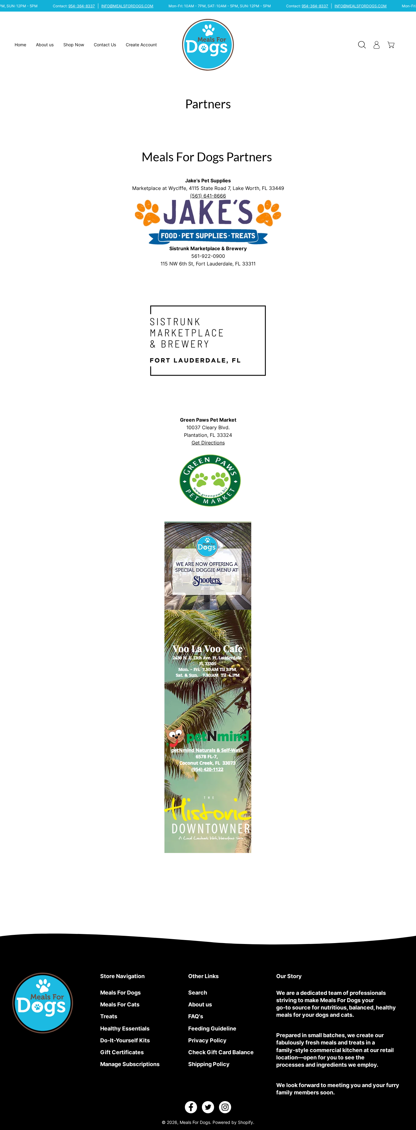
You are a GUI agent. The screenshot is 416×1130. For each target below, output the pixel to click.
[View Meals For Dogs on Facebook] (191, 1107)
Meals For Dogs (120, 992)
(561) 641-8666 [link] (208, 195)
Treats (108, 1016)
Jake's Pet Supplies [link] (208, 180)
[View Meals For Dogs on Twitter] (208, 1107)
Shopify (245, 1122)
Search (197, 992)
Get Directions (208, 442)
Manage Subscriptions (130, 1064)
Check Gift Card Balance (221, 1052)
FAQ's (195, 1016)
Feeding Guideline (212, 1028)
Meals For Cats (119, 1004)
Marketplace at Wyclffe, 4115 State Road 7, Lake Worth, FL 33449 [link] (208, 188)
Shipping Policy (209, 1064)
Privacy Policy (207, 1040)
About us (200, 1004)
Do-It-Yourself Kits (125, 1040)
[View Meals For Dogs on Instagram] (225, 1107)
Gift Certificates (122, 1052)
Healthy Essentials (125, 1028)
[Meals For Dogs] (208, 45)
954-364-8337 (82, 6)
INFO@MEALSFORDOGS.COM (127, 6)
